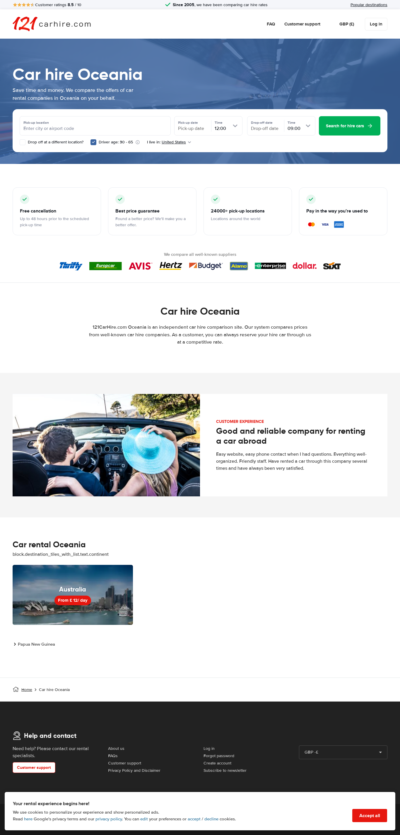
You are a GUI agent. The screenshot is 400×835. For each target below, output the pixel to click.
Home (26, 689)
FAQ (271, 24)
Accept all (369, 815)
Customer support (302, 24)
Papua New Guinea (36, 644)
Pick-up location (36, 122)
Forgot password (219, 755)
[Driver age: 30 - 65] (93, 142)
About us (116, 748)
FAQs (113, 755)
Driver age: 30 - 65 (116, 142)
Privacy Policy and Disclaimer (134, 770)
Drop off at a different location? (55, 142)
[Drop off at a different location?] (22, 142)
